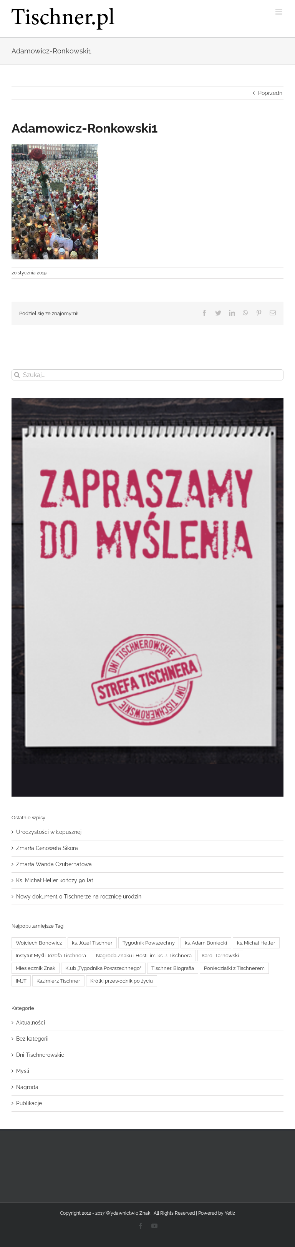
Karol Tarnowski (220, 955)
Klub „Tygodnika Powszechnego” (103, 968)
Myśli (22, 1071)
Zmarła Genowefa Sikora (47, 848)
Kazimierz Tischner (58, 981)
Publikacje (29, 1103)
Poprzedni (270, 93)
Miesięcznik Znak (35, 968)
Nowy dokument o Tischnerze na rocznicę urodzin (78, 896)
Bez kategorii (32, 1039)
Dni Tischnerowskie (40, 1055)
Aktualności (30, 1023)
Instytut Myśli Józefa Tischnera (51, 955)
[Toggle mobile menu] (279, 12)
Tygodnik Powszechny (149, 943)
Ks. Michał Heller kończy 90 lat (54, 880)
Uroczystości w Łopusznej (48, 832)
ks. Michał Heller (256, 943)
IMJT (21, 981)
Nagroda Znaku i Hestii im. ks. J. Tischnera (144, 955)
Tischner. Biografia (172, 968)
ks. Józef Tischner (92, 943)
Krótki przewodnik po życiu (121, 981)
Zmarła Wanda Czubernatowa (54, 864)
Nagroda (27, 1087)
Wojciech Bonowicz (39, 943)
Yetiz (230, 1213)
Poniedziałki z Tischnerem (234, 968)
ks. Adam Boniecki (206, 943)
